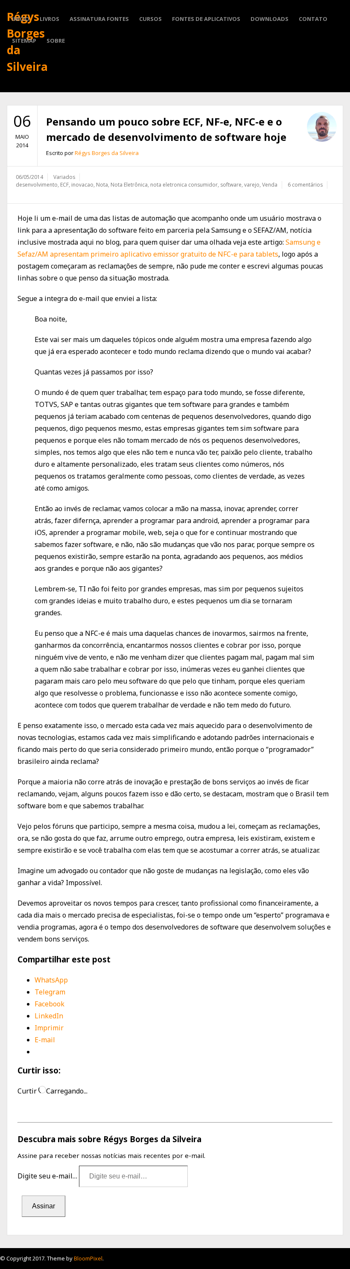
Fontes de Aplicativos (206, 19)
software (231, 184)
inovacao (82, 184)
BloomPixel (88, 1258)
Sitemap (24, 40)
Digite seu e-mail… (48, 1176)
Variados (64, 177)
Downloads (270, 19)
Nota (102, 184)
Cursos (150, 19)
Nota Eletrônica (129, 184)
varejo (252, 184)
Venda (269, 184)
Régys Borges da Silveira (107, 153)
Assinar (43, 1206)
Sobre (56, 40)
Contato (313, 19)
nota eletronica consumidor (184, 184)
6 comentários (305, 184)
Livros (49, 19)
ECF (64, 184)
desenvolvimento (37, 184)
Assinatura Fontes (99, 19)
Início (20, 19)
